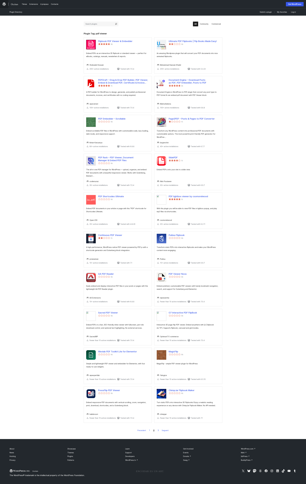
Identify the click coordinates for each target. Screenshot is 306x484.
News (12, 453)
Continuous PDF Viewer (110, 235)
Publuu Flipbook (177, 235)
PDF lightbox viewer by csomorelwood (188, 196)
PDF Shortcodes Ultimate (111, 196)
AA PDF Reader (106, 274)
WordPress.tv (131, 460)
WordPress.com (248, 449)
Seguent (165, 430)
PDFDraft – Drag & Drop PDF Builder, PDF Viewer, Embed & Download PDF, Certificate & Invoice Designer (123, 81)
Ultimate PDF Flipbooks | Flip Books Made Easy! (193, 41)
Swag (186, 460)
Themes (70, 453)
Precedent (141, 430)
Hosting (13, 456)
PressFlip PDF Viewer (109, 390)
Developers (130, 456)
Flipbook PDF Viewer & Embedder (115, 41)
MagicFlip (173, 351)
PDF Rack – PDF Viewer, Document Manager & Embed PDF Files (116, 158)
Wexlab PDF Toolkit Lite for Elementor (117, 351)
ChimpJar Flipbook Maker (181, 390)
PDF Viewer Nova (177, 274)
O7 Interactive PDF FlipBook (183, 312)
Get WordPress (294, 4)
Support (128, 453)
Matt (244, 453)
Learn (127, 449)
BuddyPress (247, 460)
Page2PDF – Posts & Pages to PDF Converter (192, 118)
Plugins (70, 456)
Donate (187, 456)
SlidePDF (173, 157)
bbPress (245, 456)
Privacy (12, 460)
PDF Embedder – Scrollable (112, 118)
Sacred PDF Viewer (108, 312)
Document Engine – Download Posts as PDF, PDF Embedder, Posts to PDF (187, 81)
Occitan (35, 471)
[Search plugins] (116, 24)
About (12, 449)
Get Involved (188, 449)
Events (186, 453)
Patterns (70, 460)
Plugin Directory (16, 12)
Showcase (71, 449)
